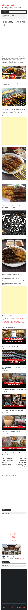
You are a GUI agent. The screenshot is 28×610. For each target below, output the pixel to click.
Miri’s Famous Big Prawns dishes (12, 453)
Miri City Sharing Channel (18, 607)
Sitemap (14, 537)
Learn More (21, 558)
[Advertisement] (14, 41)
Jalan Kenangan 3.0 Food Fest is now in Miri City (14, 367)
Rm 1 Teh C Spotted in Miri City (11, 431)
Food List (14, 540)
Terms (13, 536)
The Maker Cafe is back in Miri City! (12, 410)
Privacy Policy (13, 534)
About (13, 532)
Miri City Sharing (9, 5)
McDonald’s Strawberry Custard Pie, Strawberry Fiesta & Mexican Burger (21, 462)
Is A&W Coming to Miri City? (10, 346)
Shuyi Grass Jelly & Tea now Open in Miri (14, 389)
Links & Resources (13, 538)
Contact (14, 533)
